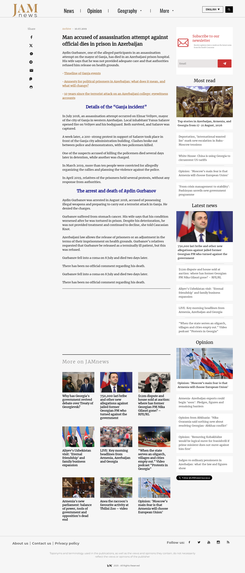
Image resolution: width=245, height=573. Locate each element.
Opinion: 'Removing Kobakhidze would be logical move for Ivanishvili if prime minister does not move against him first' (204, 443)
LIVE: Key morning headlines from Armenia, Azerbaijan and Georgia (115, 456)
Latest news (204, 205)
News (69, 10)
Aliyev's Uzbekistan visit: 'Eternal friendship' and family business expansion (76, 458)
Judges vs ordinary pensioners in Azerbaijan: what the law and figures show (203, 464)
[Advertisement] (116, 321)
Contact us (41, 543)
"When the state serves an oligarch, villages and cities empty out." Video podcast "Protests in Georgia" (153, 460)
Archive (68, 28)
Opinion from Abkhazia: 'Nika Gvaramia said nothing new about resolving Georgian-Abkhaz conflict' (203, 421)
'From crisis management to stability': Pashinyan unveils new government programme (204, 190)
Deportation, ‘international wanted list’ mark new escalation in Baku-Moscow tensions (202, 140)
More (164, 10)
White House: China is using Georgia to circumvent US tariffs (204, 158)
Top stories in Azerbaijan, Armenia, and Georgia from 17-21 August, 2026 (204, 123)
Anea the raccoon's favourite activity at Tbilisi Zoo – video (114, 504)
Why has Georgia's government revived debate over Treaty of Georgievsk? (77, 401)
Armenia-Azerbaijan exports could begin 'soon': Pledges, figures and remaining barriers (201, 402)
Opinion (94, 10)
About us (20, 543)
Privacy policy (67, 543)
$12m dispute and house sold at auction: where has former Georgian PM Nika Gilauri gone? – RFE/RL (154, 405)
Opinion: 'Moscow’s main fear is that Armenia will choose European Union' (153, 506)
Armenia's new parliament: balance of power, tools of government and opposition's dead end (77, 510)
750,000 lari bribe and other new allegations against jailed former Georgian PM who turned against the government (114, 407)
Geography (127, 10)
